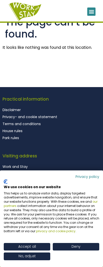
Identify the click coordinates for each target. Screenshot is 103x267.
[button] (91, 12)
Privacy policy (87, 176)
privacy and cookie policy (56, 231)
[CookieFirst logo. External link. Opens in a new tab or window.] (6, 181)
